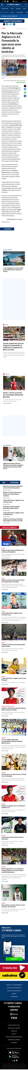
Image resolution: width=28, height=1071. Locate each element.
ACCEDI (24, 1)
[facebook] (5, 1)
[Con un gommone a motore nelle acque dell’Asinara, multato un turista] (14, 258)
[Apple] (14, 1052)
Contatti (14, 1033)
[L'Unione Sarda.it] (14, 4)
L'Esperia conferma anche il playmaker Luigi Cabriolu (11, 507)
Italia (24, 8)
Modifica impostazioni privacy (14, 1036)
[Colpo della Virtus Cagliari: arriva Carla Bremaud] (14, 666)
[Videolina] (14, 968)
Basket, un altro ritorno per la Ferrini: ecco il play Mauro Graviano (12, 494)
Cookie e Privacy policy (14, 1025)
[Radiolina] (14, 975)
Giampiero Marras (7, 403)
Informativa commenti (14, 1039)
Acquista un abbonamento (14, 987)
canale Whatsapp (21, 82)
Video (12, 8)
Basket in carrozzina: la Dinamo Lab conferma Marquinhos (13, 487)
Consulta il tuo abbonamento (14, 984)
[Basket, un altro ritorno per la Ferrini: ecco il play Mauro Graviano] (14, 567)
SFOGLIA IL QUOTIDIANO (8, 16)
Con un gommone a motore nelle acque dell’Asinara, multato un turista (13, 269)
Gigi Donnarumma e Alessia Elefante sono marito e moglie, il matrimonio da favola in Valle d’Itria (13, 466)
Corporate (14, 1042)
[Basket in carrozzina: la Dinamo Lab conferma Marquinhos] (14, 538)
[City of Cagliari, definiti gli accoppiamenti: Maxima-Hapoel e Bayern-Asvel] (14, 727)
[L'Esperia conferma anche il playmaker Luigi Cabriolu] (14, 632)
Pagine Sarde (14, 996)
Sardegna (18, 8)
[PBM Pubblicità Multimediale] (14, 1018)
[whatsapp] (7, 1)
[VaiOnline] (14, 1014)
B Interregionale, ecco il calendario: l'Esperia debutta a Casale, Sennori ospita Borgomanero (13, 870)
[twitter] (2, 1)
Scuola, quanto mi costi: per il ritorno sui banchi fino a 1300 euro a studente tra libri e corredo (13, 346)
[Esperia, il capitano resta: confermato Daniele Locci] (14, 793)
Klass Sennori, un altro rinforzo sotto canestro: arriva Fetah (13, 906)
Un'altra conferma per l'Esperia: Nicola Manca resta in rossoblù (13, 519)
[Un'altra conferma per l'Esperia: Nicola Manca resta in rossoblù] (14, 696)
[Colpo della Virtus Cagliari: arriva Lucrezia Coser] (14, 600)
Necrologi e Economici (14, 1028)
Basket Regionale (13, 21)
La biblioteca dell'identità (14, 990)
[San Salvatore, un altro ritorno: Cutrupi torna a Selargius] (14, 762)
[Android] (14, 1056)
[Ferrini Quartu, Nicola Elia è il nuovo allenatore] (14, 825)
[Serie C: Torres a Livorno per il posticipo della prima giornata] (14, 383)
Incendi (12, 12)
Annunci (14, 993)
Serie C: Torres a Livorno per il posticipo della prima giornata (13, 395)
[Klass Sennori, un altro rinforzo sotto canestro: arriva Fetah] (14, 892)
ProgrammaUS (4, 8)
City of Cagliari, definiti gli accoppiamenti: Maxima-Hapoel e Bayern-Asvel (12, 741)
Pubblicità (14, 1031)
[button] (4, 24)
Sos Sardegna (19, 12)
